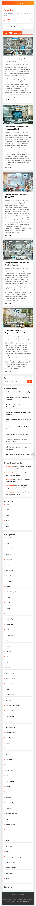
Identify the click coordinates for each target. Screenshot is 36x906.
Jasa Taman (8, 651)
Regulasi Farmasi (10, 824)
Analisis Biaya (9, 538)
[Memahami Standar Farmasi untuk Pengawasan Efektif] (18, 114)
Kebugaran (9, 689)
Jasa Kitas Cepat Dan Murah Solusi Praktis (17, 434)
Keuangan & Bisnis (11, 733)
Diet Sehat (8, 554)
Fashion (8, 587)
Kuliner (7, 749)
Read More (8, 100)
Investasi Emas (9, 635)
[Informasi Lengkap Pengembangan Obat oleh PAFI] (18, 46)
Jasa (7, 641)
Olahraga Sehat (10, 781)
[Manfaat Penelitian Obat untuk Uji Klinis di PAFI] (18, 182)
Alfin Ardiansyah (10, 492)
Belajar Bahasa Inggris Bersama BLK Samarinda (19, 454)
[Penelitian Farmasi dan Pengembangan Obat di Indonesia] (18, 318)
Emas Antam (9, 581)
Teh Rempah (9, 846)
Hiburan (8, 608)
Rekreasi (8, 830)
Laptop (7, 754)
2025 (7, 510)
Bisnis (7, 543)
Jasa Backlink (9, 646)
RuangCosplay (10, 486)
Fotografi (8, 597)
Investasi (8, 630)
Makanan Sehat (10, 765)
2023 (7, 521)
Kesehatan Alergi (10, 711)
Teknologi (8, 851)
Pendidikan (9, 808)
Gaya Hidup (9, 603)
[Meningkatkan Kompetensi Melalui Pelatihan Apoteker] (18, 250)
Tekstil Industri (9, 873)
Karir (7, 662)
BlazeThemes (25, 901)
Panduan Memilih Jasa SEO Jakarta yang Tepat (18, 392)
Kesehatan (8, 54)
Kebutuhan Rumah (11, 695)
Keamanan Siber (10, 684)
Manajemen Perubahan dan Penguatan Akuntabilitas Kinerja (16, 441)
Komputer (8, 743)
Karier (7, 657)
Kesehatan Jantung (11, 722)
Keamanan (8, 668)
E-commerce (9, 559)
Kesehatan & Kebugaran (12, 705)
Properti (8, 819)
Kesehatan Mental (10, 727)
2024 (7, 515)
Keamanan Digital (10, 678)
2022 (7, 526)
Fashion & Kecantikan (11, 592)
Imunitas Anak (9, 624)
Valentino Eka (9, 473)
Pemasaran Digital (10, 803)
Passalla (8, 10)
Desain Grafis (9, 549)
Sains (7, 835)
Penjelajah (9, 479)
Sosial (7, 841)
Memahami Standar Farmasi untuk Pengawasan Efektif (17, 127)
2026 (7, 504)
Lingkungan (9, 760)
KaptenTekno (9, 466)
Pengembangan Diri (11, 814)
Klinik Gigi (8, 738)
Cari (5, 378)
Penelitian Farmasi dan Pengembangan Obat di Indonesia (17, 331)
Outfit (7, 792)
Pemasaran (8, 797)
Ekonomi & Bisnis (10, 570)
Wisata (7, 878)
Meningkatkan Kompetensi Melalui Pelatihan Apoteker (17, 263)
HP (6, 614)
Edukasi (7, 258)
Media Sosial (9, 770)
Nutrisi (7, 776)
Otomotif (8, 787)
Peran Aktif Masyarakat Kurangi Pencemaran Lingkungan (18, 398)
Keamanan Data (10, 673)
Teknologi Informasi (11, 868)
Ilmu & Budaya (9, 619)
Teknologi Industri (10, 862)
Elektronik (8, 576)
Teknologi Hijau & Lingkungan (14, 857)
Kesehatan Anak (10, 716)
